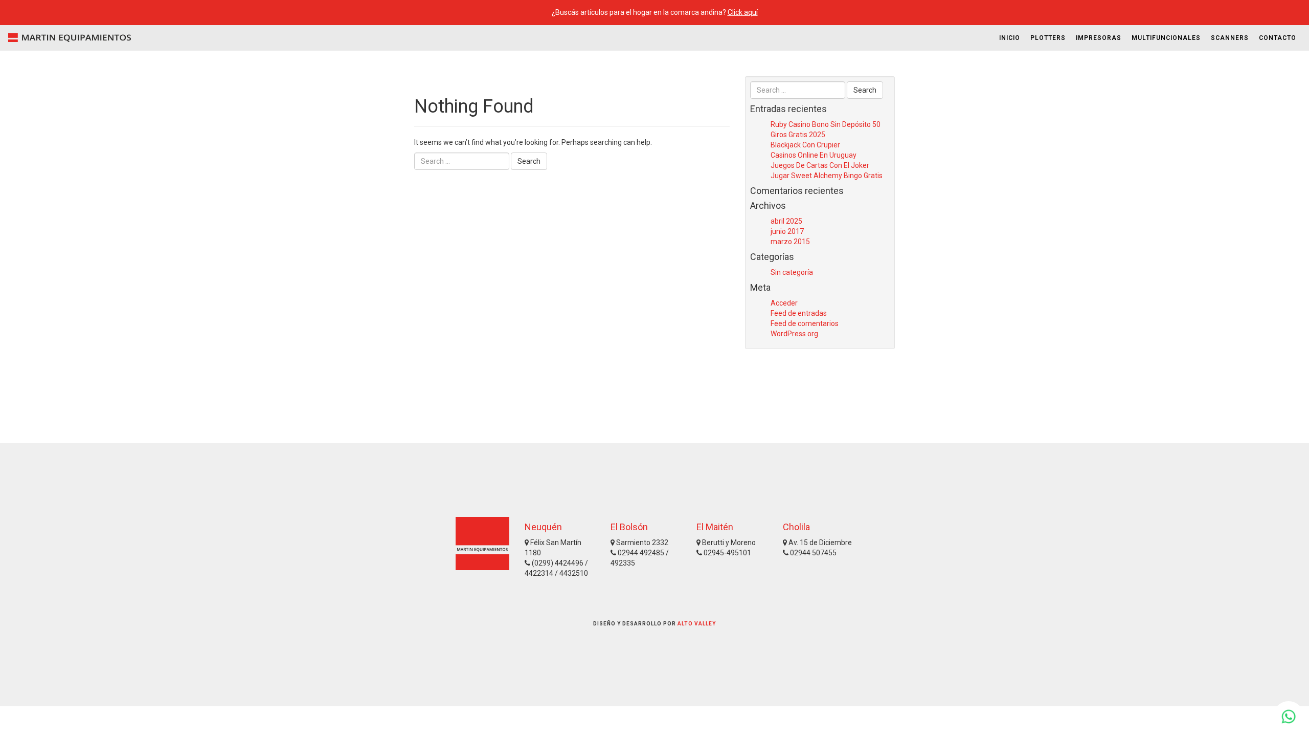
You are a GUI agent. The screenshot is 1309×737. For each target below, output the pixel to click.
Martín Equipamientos (66, 38)
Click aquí (743, 12)
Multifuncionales (1166, 37)
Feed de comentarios (805, 323)
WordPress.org (794, 334)
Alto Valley (697, 623)
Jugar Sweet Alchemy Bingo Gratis (827, 175)
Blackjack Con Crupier (805, 145)
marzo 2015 (790, 241)
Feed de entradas (799, 313)
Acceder (784, 303)
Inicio (1009, 37)
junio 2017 (787, 231)
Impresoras (1098, 37)
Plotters (1048, 37)
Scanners (1230, 37)
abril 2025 (786, 221)
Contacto (1277, 37)
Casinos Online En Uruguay (813, 155)
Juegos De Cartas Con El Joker (820, 165)
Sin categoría (792, 272)
